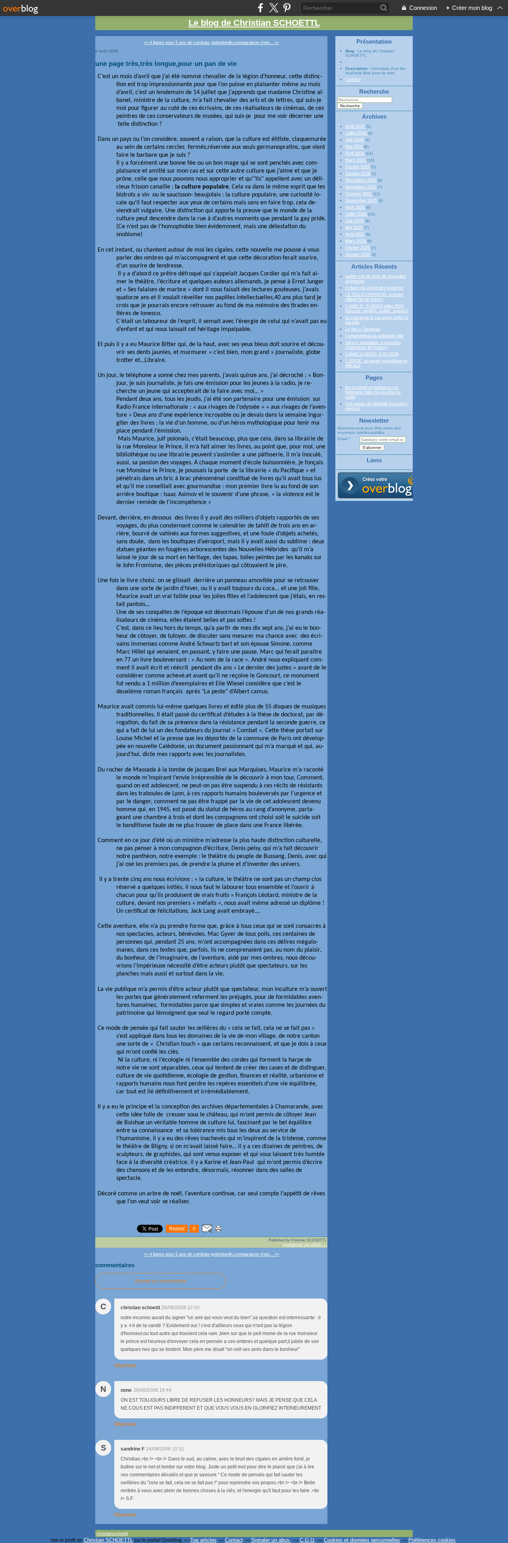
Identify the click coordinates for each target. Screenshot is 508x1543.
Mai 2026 (354, 146)
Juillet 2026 (356, 133)
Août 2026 (355, 126)
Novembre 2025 (361, 187)
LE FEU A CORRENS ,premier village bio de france (374, 297)
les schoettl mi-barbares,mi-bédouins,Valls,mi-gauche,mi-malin (373, 392)
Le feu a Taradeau (362, 329)
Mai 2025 (354, 227)
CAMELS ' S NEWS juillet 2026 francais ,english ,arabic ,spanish (376, 308)
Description (357, 68)
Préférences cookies (432, 1540)
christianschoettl (112, 1533)
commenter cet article (303, 1244)
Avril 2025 (355, 234)
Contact (352, 79)
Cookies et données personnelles (362, 1540)
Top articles (203, 1540)
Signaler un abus (271, 1540)
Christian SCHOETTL (108, 1540)
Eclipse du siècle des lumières (374, 287)
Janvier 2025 (358, 254)
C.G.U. (308, 1540)
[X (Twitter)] (274, 7)
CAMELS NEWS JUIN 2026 (371, 354)
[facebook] (261, 7)
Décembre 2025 (361, 180)
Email (342, 439)
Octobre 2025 (359, 193)
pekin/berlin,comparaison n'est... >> (245, 42)
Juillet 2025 (356, 214)
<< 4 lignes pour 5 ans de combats (177, 42)
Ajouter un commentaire (161, 1281)
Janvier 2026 (358, 173)
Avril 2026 (355, 153)
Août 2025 (355, 207)
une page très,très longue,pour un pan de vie (166, 63)
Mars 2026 (356, 160)
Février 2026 (358, 166)
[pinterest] (287, 7)
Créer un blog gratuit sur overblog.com (382, 485)
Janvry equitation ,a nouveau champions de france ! (373, 345)
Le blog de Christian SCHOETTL (254, 23)
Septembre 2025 (361, 200)
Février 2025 (358, 247)
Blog (349, 51)
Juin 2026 (355, 139)
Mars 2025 (356, 241)
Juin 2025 (355, 220)
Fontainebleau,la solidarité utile (374, 335)
